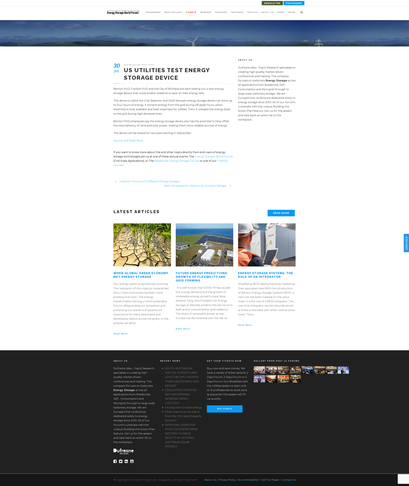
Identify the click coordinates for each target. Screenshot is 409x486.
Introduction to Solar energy (183, 407)
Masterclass (173, 12)
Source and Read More (128, 140)
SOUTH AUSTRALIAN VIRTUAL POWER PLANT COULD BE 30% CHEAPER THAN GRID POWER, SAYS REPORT (182, 377)
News (281, 12)
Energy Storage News (135, 64)
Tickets (191, 12)
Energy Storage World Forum (214, 156)
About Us (267, 12)
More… (293, 12)
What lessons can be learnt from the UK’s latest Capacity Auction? (183, 416)
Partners (237, 12)
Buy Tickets (224, 409)
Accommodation (248, 479)
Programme (294, 3)
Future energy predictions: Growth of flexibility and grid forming (202, 276)
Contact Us (289, 479)
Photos (252, 12)
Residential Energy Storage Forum (176, 160)
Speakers (221, 12)
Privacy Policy (227, 479)
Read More (281, 213)
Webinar (205, 12)
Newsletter (272, 3)
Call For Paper (270, 479)
